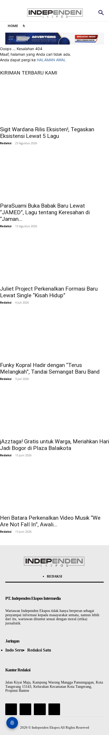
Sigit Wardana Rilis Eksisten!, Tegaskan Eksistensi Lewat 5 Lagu (47, 132)
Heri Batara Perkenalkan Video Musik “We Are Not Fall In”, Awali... (50, 521)
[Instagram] (25, 709)
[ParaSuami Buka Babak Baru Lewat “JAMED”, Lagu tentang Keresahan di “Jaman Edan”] (54, 178)
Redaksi (5, 143)
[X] (40, 709)
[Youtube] (54, 709)
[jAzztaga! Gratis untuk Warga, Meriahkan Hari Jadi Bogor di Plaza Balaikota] (54, 413)
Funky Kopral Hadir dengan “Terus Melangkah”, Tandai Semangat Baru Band (50, 368)
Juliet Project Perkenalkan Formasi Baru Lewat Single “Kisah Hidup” (49, 292)
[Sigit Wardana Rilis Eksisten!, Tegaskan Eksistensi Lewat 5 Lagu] (54, 101)
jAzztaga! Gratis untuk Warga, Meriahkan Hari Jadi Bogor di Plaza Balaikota (54, 444)
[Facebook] (11, 709)
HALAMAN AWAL (51, 60)
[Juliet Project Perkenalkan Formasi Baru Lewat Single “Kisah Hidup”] (54, 261)
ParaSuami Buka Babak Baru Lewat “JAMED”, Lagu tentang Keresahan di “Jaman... (45, 212)
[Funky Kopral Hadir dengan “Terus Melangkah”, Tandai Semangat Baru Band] (54, 337)
